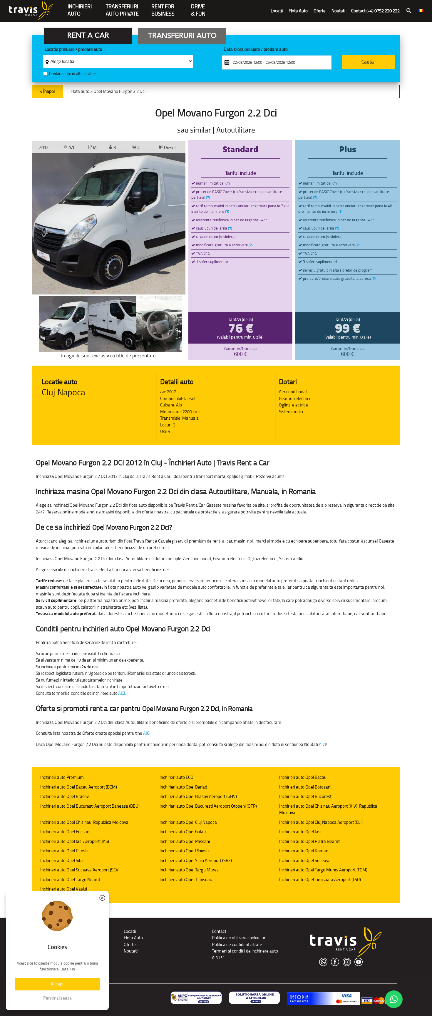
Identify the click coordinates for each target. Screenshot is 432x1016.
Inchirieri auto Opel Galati (183, 831)
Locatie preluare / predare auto (73, 49)
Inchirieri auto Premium (62, 777)
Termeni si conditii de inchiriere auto (245, 951)
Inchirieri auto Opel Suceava (305, 860)
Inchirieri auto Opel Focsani (65, 831)
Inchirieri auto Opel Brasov (64, 796)
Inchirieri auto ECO (176, 777)
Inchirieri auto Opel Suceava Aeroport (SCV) (80, 869)
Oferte (320, 10)
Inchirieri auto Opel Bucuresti (305, 796)
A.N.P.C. (219, 957)
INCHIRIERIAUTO (80, 7)
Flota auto (80, 91)
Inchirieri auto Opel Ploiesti (184, 850)
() (208, 197)
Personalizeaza (57, 998)
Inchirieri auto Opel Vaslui (63, 889)
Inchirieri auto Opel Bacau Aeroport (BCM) (78, 787)
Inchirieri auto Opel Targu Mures (189, 869)
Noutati (338, 10)
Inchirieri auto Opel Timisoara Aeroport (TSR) (320, 879)
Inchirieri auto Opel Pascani (185, 841)
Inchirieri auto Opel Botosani (305, 787)
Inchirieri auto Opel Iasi (300, 831)
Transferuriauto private (122, 7)
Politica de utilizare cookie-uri (239, 937)
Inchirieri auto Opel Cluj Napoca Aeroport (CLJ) (321, 822)
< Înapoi (47, 91)
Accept (57, 983)
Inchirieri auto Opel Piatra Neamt (309, 841)
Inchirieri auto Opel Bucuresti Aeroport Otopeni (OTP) (208, 806)
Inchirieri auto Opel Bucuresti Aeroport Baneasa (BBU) (90, 806)
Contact (219, 931)
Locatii (277, 10)
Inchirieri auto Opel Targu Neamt (70, 879)
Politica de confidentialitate (237, 944)
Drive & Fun (198, 7)
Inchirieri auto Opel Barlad (183, 787)
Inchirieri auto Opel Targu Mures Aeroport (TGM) (323, 869)
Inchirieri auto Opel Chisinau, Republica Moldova (84, 822)
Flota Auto (298, 10)
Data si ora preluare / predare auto (256, 49)
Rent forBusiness (163, 7)
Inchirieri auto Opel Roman (303, 850)
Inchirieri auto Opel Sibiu (62, 860)
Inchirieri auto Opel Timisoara (187, 879)
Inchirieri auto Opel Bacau (302, 777)
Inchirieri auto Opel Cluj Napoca (188, 822)
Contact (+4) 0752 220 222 (375, 10)
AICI (121, 693)
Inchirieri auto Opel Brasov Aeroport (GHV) (198, 796)
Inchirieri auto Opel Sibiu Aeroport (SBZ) (196, 860)
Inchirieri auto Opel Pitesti (64, 850)
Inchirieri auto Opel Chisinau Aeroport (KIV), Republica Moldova (328, 809)
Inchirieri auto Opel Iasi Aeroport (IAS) (74, 841)
